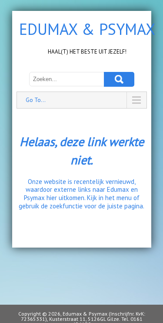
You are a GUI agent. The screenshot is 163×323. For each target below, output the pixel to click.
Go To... (36, 100)
